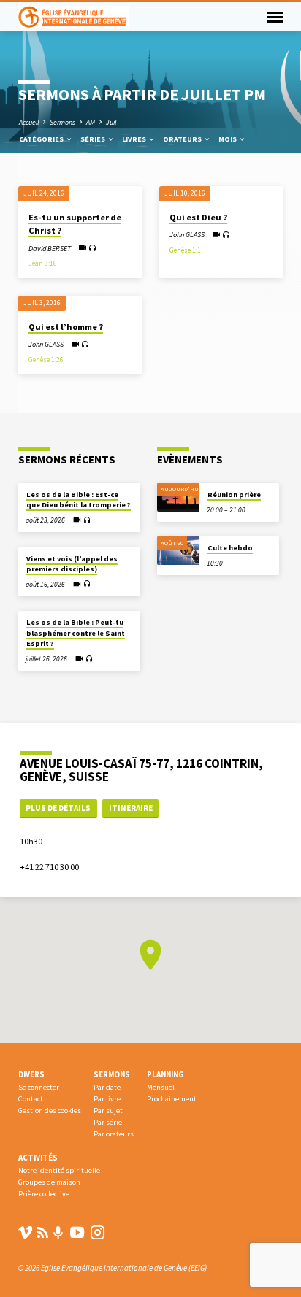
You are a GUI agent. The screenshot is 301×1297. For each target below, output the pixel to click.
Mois (228, 139)
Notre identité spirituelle (59, 1170)
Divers (31, 1074)
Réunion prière (234, 494)
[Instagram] (97, 1232)
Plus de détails (58, 808)
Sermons (62, 122)
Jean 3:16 (42, 263)
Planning (165, 1074)
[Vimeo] (25, 1232)
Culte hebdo (230, 548)
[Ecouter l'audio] (92, 248)
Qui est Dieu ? (198, 217)
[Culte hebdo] (178, 550)
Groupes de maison (49, 1182)
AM (90, 122)
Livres (135, 139)
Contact (30, 1099)
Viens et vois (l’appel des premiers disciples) (72, 564)
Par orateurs (114, 1134)
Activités (38, 1157)
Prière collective (43, 1193)
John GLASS (187, 234)
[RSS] (42, 1232)
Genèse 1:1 (185, 250)
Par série (108, 1122)
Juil (111, 122)
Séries (93, 139)
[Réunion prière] (178, 497)
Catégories (42, 139)
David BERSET (49, 248)
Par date (107, 1087)
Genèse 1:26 (46, 359)
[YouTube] (77, 1232)
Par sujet (108, 1110)
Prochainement (172, 1099)
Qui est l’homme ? (65, 326)
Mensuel (161, 1087)
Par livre (107, 1099)
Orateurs (183, 139)
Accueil (29, 122)
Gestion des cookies (49, 1110)
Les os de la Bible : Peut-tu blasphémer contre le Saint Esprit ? (75, 632)
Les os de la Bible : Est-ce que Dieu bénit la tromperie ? (78, 499)
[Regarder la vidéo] (82, 248)
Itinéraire (131, 808)
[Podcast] (58, 1233)
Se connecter (38, 1087)
